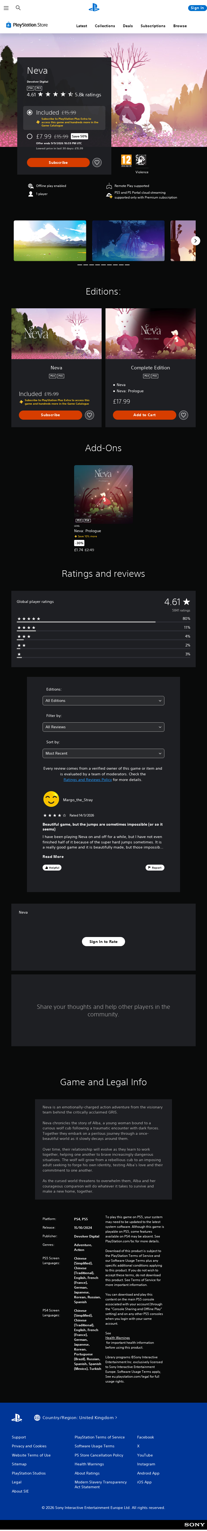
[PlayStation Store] (28, 24)
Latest (81, 25)
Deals (128, 25)
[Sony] (194, 1528)
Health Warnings (117, 1338)
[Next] (195, 240)
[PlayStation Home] (94, 8)
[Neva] (50, 240)
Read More (53, 856)
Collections (105, 25)
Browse (180, 25)
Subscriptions (153, 25)
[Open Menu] (6, 8)
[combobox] (103, 700)
